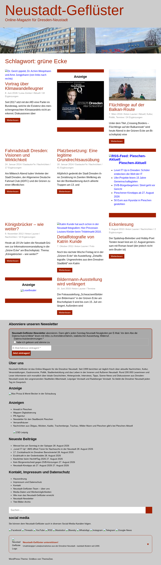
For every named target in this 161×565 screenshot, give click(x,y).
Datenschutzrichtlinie (22, 335)
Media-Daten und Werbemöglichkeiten (32, 492)
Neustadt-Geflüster (64, 10)
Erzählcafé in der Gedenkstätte (28, 455)
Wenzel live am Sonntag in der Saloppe (32, 445)
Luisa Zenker (25, 93)
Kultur (149, 114)
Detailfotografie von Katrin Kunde (75, 239)
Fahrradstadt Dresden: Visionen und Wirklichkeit (26, 155)
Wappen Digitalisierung (24, 412)
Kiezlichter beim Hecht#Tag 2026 (29, 459)
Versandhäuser (20, 422)
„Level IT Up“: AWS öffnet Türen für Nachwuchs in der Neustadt (44, 449)
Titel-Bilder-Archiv (22, 502)
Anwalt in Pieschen (22, 409)
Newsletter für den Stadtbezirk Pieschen (33, 419)
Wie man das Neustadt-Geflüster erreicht (33, 495)
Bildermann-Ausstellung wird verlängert (79, 281)
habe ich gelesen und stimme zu (33, 342)
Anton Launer (130, 114)
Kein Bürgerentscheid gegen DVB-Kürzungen (35, 462)
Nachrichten (43, 164)
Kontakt (17, 485)
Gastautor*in (29, 164)
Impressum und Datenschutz (27, 482)
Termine (120, 117)
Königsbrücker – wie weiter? (24, 226)
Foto (92, 246)
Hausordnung (20, 478)
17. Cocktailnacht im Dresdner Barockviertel (35, 452)
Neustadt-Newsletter (23, 498)
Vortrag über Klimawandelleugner (24, 86)
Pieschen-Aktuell (132, 163)
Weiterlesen (13, 120)
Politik (112, 117)
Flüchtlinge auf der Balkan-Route (126, 107)
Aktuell (37, 93)
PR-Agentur (19, 416)
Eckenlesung (121, 224)
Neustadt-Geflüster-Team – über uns (31, 488)
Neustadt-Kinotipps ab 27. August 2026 (32, 465)
